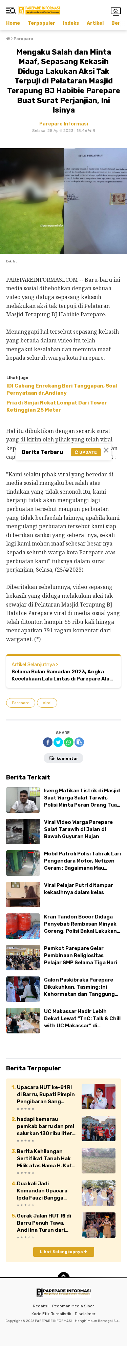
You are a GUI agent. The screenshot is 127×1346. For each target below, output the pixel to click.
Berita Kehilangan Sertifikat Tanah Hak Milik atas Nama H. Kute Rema (46, 1158)
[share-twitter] (58, 742)
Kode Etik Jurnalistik (51, 1313)
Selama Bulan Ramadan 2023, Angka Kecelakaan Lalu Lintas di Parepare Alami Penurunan (63, 675)
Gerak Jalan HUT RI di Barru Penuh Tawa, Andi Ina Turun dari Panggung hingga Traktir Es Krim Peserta (46, 1223)
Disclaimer (85, 1313)
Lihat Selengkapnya (62, 1251)
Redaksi (40, 1306)
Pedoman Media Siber (73, 1306)
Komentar (67, 758)
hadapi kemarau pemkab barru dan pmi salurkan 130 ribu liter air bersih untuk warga (45, 1126)
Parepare (20, 702)
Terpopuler (41, 23)
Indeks (71, 23)
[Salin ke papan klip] (79, 742)
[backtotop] (64, 1278)
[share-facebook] (47, 742)
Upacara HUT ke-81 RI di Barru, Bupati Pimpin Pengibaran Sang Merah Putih (46, 1094)
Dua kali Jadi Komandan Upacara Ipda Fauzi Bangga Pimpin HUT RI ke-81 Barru (42, 1191)
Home (13, 23)
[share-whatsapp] (68, 742)
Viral (47, 702)
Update (87, 452)
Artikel (95, 23)
